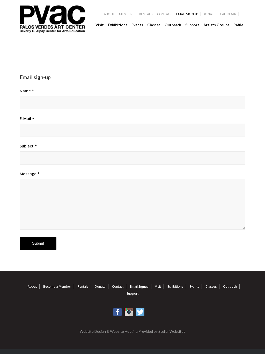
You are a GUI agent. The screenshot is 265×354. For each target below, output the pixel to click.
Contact (164, 14)
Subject (28, 145)
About (109, 14)
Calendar (228, 14)
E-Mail (27, 118)
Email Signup (187, 14)
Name (27, 90)
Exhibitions (175, 286)
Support (132, 293)
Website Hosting (124, 331)
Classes (211, 286)
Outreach (230, 286)
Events (194, 286)
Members (127, 14)
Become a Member (57, 286)
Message (30, 173)
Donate (209, 14)
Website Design (93, 331)
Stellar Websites (171, 331)
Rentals (146, 14)
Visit (158, 286)
